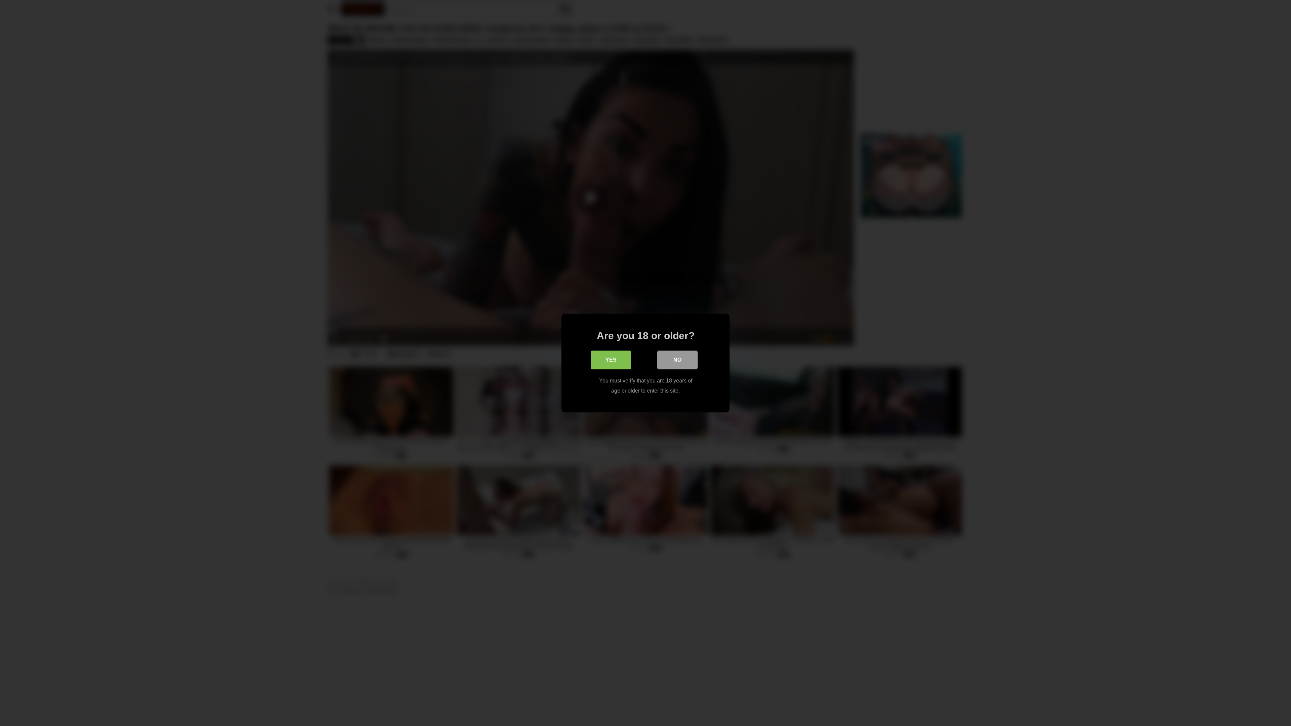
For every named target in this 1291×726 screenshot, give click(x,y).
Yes (611, 360)
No (677, 360)
